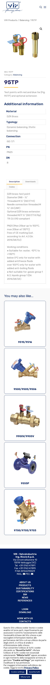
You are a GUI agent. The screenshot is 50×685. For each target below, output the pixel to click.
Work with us (25, 618)
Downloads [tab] (30, 182)
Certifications (25, 591)
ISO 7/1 (10, 141)
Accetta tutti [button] (34, 672)
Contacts (25, 621)
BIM (25, 594)
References (25, 600)
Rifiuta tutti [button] (25, 677)
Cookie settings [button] (17, 672)
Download (25, 612)
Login (25, 609)
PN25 (9, 152)
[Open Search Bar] (41, 7)
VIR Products (10, 20)
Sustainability (25, 588)
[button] (40, 28)
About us (25, 582)
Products (25, 585)
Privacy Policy (31, 668)
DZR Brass (12, 116)
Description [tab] (14, 182)
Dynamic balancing (17, 127)
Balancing (24, 20)
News (25, 597)
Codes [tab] (12, 187)
